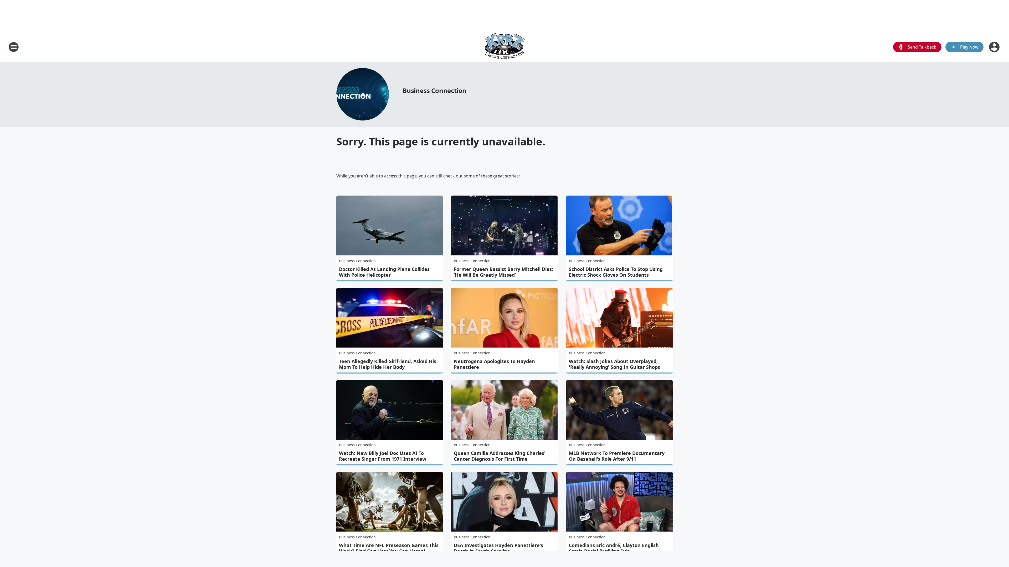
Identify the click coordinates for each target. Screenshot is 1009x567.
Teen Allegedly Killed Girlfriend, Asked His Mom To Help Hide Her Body (387, 364)
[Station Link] (504, 47)
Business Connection (434, 90)
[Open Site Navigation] (13, 47)
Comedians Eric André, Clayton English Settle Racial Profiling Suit (614, 548)
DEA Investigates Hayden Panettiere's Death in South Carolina (498, 548)
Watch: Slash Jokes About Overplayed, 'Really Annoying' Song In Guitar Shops (614, 364)
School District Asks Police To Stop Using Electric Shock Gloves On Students (616, 272)
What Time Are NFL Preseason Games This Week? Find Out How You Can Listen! (389, 548)
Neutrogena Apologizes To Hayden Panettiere (494, 364)
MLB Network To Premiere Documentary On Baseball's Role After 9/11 (617, 456)
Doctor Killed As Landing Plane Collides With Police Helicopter (384, 272)
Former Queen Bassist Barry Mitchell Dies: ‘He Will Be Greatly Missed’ (503, 272)
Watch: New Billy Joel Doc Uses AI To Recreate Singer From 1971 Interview (382, 456)
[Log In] (995, 47)
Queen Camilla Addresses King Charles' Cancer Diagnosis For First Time (499, 456)
